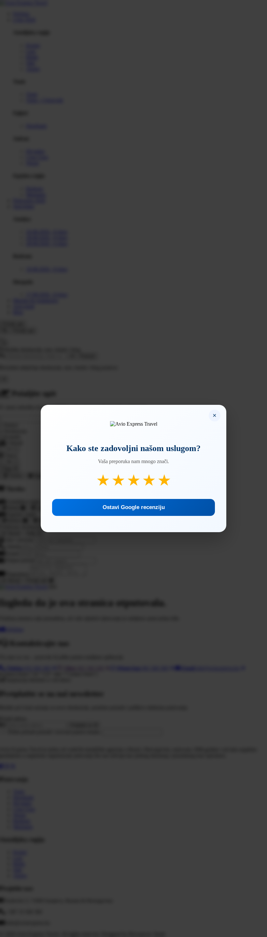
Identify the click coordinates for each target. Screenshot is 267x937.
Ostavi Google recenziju (134, 507)
